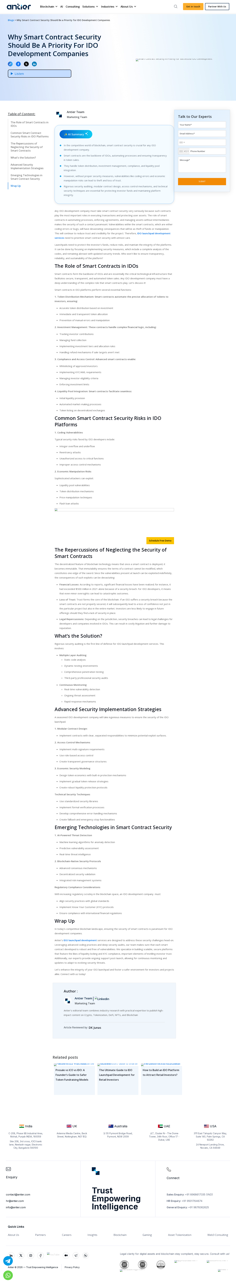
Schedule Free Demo (160, 540)
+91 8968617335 (195, 1194)
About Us (127, 6)
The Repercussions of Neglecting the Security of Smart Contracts (27, 147)
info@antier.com (16, 1207)
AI (61, 6)
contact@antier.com (18, 1194)
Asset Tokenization (179, 1235)
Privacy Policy (72, 1267)
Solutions (88, 6)
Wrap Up (16, 186)
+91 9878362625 (198, 1207)
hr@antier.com (15, 1201)
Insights (92, 1235)
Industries (107, 6)
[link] (104, 1026)
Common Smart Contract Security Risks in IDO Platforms (30, 134)
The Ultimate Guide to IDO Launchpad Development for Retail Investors (117, 1074)
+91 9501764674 (192, 1201)
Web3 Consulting (217, 1235)
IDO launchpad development (80, 940)
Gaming (147, 1235)
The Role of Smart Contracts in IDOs (29, 124)
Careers (66, 1235)
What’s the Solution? (23, 157)
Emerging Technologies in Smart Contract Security (26, 177)
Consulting (73, 6)
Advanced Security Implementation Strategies (27, 166)
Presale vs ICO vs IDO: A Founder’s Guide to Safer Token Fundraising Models (72, 1074)
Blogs (11, 20)
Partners (40, 1235)
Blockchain (47, 6)
